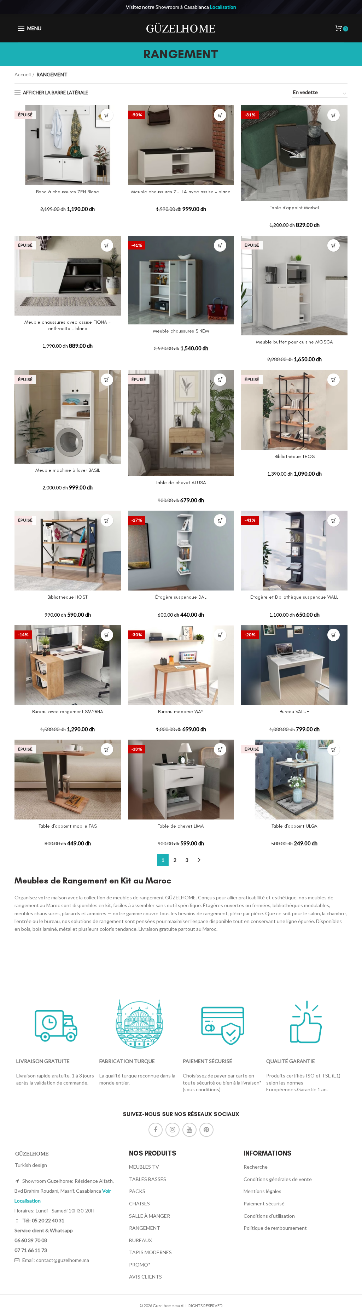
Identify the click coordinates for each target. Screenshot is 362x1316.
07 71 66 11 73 (30, 1250)
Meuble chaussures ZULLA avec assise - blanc (180, 192)
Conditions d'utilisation (269, 1216)
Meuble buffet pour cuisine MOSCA (294, 342)
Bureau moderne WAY (181, 712)
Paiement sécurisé (264, 1203)
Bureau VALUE (294, 712)
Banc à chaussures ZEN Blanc (67, 192)
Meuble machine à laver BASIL (67, 470)
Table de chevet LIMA (181, 826)
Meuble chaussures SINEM (181, 331)
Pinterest (206, 1130)
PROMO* (140, 1265)
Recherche (256, 1167)
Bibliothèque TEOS (294, 456)
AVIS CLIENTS (145, 1277)
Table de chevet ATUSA (181, 483)
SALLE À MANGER (149, 1216)
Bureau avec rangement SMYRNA (67, 712)
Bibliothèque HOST (67, 597)
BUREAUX (140, 1240)
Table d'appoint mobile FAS (68, 826)
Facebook (155, 1130)
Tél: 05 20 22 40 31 (42, 1220)
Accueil (22, 74)
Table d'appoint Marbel (294, 208)
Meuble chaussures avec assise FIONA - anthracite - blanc (67, 325)
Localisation (223, 7)
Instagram (172, 1130)
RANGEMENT (144, 1228)
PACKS (137, 1191)
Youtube (189, 1130)
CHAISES (139, 1203)
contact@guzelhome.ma (62, 1260)
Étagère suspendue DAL (180, 597)
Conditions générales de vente (278, 1179)
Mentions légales (262, 1191)
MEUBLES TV (144, 1167)
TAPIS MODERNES (150, 1252)
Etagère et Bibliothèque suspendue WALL (294, 597)
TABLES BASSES (147, 1179)
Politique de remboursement (275, 1228)
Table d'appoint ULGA (294, 826)
